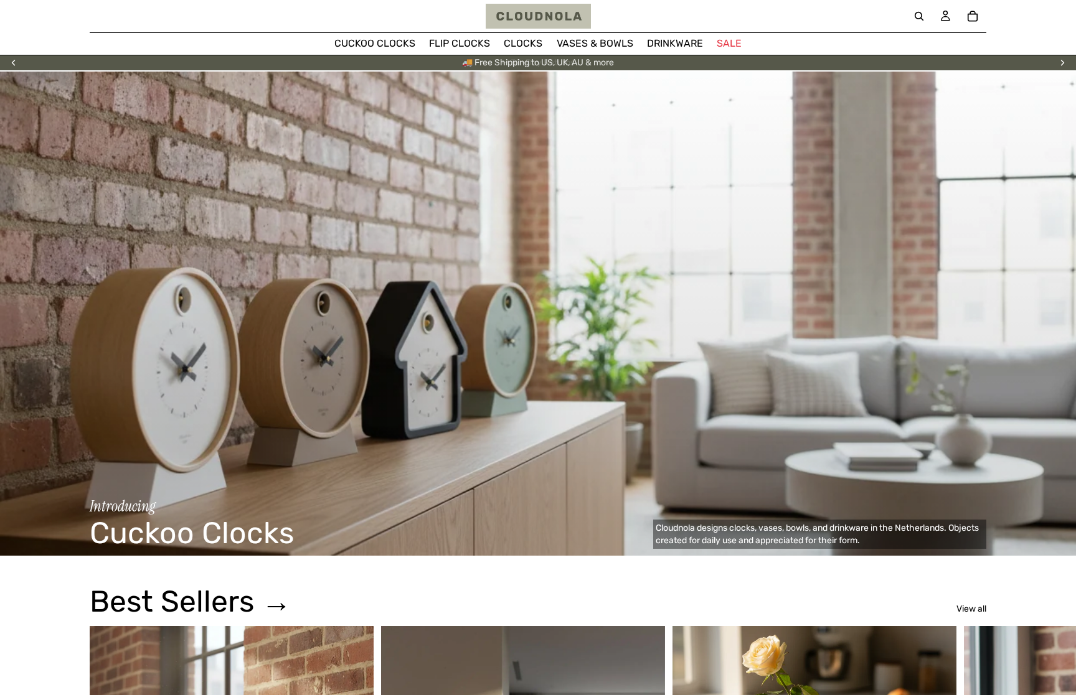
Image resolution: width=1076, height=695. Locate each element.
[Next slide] (1062, 63)
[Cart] (972, 16)
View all (971, 609)
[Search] (919, 16)
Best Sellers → (190, 601)
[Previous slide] (13, 63)
